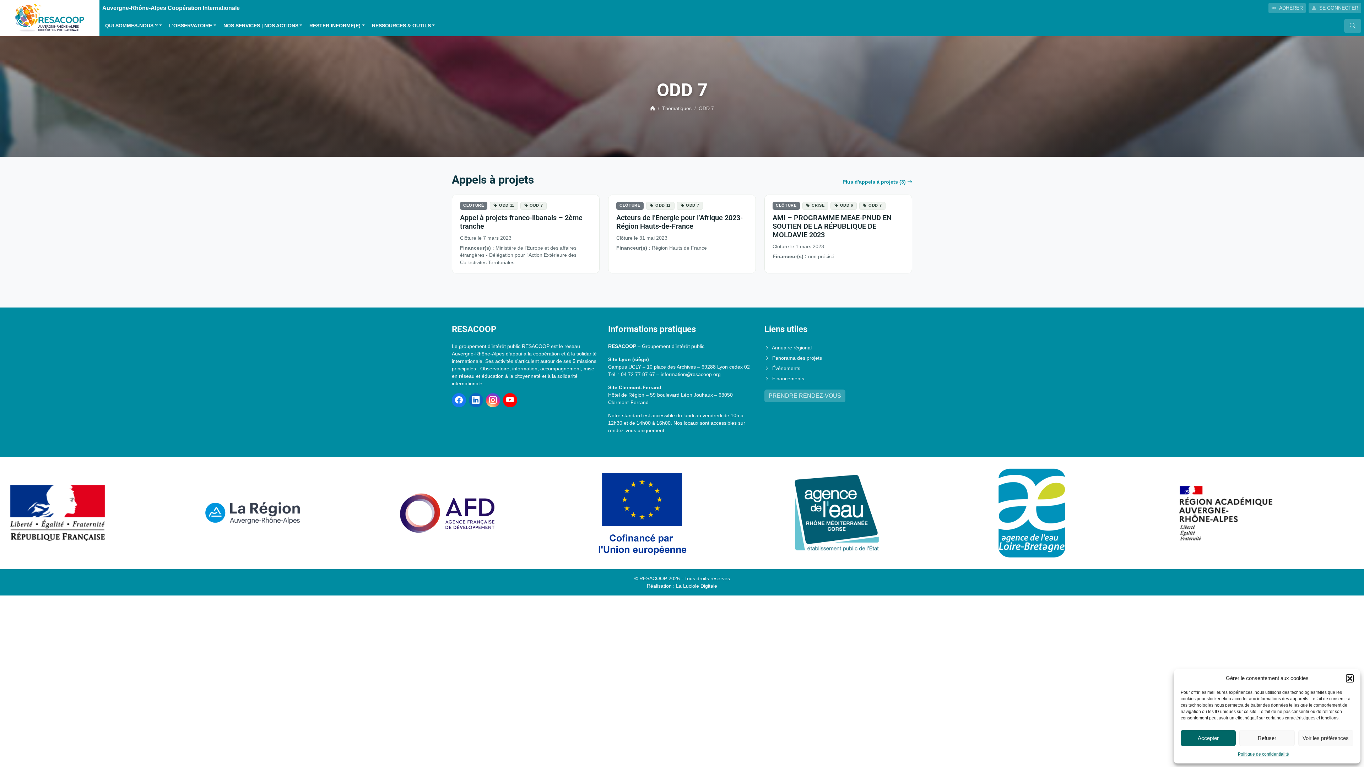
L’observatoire (190, 25)
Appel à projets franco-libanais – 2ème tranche (521, 221)
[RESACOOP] (49, 18)
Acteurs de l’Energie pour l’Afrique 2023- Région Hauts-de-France (679, 221)
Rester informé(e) (335, 25)
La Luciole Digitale (696, 586)
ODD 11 (506, 205)
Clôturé (473, 205)
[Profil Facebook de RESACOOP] (459, 400)
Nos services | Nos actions (260, 25)
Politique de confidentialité (1263, 754)
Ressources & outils (401, 25)
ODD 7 (536, 205)
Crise (818, 205)
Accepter (1208, 738)
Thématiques (677, 108)
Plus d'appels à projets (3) (874, 182)
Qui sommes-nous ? (131, 25)
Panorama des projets (797, 358)
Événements (786, 368)
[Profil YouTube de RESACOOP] (510, 400)
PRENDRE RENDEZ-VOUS (805, 396)
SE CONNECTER (1338, 8)
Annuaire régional (792, 347)
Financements (788, 378)
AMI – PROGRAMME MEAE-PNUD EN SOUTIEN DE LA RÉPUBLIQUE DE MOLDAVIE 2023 (832, 226)
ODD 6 (846, 205)
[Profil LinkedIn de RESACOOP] (476, 400)
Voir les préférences (1326, 738)
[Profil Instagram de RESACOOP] (493, 400)
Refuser (1267, 738)
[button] (1349, 678)
